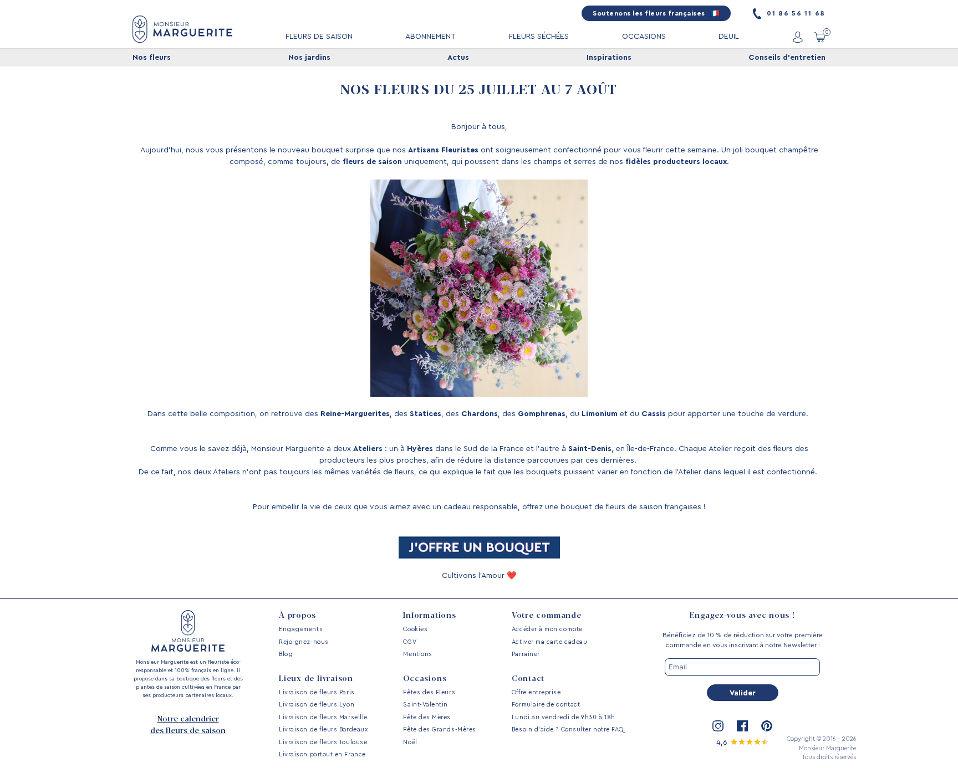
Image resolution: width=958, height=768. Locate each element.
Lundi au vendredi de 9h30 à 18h (563, 717)
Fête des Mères (427, 717)
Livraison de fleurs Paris (317, 692)
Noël (410, 742)
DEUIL (728, 36)
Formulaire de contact (546, 705)
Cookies (415, 629)
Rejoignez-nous (304, 642)
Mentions (417, 654)
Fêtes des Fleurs (429, 692)
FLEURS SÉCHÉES (539, 36)
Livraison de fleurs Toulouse (323, 742)
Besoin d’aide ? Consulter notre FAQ (568, 729)
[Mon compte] (798, 36)
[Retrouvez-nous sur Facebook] (742, 726)
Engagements (301, 629)
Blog (286, 654)
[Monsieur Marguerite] (182, 29)
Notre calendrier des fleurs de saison (188, 725)
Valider (743, 693)
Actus (458, 58)
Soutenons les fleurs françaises (650, 13)
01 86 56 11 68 (794, 13)
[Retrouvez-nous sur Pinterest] (766, 726)
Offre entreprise (536, 692)
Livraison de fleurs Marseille (323, 717)
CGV (409, 642)
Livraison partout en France (322, 754)
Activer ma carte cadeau (549, 642)
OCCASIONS (644, 36)
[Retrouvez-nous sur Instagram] (718, 726)
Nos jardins (309, 58)
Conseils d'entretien (786, 58)
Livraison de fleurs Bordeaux (323, 729)
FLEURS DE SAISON (319, 36)
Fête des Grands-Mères (439, 729)
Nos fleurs (152, 58)
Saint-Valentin (425, 705)
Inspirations (609, 58)
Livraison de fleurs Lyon (316, 705)
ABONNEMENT (430, 36)
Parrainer (526, 654)
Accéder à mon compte (547, 629)
